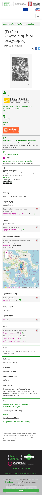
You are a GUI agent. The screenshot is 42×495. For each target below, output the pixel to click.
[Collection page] (4, 116)
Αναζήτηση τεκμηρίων (25, 24)
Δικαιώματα (8, 385)
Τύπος (5, 220)
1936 (5, 320)
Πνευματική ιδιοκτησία (21, 475)
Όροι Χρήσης (32, 473)
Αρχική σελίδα (8, 24)
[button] (21, 266)
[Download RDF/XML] (12, 46)
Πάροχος (6, 401)
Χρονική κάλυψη (10, 294)
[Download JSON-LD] (21, 46)
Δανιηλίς (6, 122)
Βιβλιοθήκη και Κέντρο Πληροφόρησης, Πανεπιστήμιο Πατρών (18, 107)
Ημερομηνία (8, 307)
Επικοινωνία (8, 473)
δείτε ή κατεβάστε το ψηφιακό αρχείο (17, 161)
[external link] (4, 111)
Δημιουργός (8, 202)
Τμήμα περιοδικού (10, 230)
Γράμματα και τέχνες (11, 341)
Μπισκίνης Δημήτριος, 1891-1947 (15, 213)
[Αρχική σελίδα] (14, 4)
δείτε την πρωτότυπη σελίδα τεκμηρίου (19, 140)
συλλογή (6, 119)
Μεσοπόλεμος (8, 300)
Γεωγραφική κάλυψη (11, 236)
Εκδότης (6, 359)
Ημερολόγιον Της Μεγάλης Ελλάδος (16, 422)
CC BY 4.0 (6, 177)
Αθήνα (5, 245)
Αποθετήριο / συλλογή (12, 410)
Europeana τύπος (10, 376)
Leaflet (8, 287)
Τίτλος (6, 193)
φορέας (6, 95)
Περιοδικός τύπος (9, 333)
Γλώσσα (6, 368)
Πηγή (5, 348)
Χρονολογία (8, 315)
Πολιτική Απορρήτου (20, 473)
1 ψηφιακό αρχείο (10, 154)
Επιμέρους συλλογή (11, 418)
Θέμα (5, 326)
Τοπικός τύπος (8, 338)
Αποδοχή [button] (21, 490)
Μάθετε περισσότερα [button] (20, 485)
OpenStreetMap (17, 287)
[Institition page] (4, 93)
